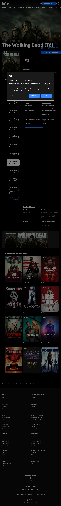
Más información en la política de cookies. (25, 91)
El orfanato (26, 312)
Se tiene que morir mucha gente (37, 408)
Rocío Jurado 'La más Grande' (36, 415)
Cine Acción (4, 406)
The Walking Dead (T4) (13, 128)
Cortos (3, 408)
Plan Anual (32, 459)
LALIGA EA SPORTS (6, 441)
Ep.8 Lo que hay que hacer (49, 110)
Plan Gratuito (53, 7)
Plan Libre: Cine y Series (35, 452)
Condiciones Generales (35, 443)
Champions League (6, 439)
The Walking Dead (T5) (13, 137)
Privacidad (37, 494)
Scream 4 (7, 312)
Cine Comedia (5, 404)
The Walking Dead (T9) (13, 171)
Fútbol (15, 7)
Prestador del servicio (21, 494)
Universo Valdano (5, 448)
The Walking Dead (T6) (13, 145)
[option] (11, 239)
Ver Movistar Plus (34, 436)
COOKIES (43, 494)
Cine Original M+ (5, 399)
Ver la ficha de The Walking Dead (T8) (34, 127)
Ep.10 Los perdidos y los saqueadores (48, 113)
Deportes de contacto (6, 459)
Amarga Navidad (34, 404)
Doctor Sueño (44, 282)
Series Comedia (5, 422)
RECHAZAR (34, 95)
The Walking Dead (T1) (13, 103)
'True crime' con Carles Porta (36, 417)
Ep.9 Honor (27, 113)
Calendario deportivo (26, 7)
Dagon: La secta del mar (29, 374)
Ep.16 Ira (44, 123)
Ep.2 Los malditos (46, 103)
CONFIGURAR (14, 95)
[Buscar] (41, 3)
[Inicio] (6, 3)
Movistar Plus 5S (33, 428)
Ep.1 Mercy (27, 103)
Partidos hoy (4, 465)
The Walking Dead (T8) (13, 162)
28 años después (9, 282)
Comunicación (33, 467)
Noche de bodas (45, 312)
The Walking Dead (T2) (13, 111)
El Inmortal (32, 406)
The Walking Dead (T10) (13, 180)
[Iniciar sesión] (57, 3)
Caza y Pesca (33, 426)
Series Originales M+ (6, 417)
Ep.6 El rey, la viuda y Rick (48, 108)
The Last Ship (26, 282)
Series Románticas (6, 419)
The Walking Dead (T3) (13, 120)
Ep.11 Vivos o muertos (30, 117)
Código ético (33, 445)
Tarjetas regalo (33, 465)
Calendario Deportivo (6, 463)
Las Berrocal (33, 413)
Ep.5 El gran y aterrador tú (31, 108)
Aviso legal (30, 494)
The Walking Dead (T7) (13, 154)
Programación (5, 467)
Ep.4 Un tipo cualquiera (48, 105)
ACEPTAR (46, 95)
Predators (43, 374)
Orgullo (3, 428)
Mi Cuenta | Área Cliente (35, 441)
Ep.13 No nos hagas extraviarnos (33, 119)
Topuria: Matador (5, 456)
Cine (9, 7)
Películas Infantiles (6, 413)
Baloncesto (4, 450)
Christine (7, 374)
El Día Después (5, 445)
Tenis (37, 7)
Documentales (5, 424)
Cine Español (5, 402)
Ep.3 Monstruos (28, 105)
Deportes (44, 7)
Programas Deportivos (35, 424)
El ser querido (33, 397)
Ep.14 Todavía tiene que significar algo (48, 120)
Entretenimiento (5, 426)
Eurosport (4, 461)
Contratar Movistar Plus (35, 448)
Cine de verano (5, 410)
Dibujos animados (34, 422)
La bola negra (33, 399)
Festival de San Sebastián (35, 419)
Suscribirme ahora (49, 3)
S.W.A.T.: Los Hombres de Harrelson (47, 343)
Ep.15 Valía (27, 123)
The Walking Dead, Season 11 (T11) (13, 190)
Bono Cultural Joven (34, 461)
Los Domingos (33, 402)
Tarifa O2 (32, 463)
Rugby (3, 454)
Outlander (32, 410)
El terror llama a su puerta (12, 342)
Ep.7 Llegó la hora (29, 110)
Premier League (5, 443)
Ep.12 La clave (45, 117)
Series (4, 7)
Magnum (25, 342)
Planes (31, 454)
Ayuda (30, 480)
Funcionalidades (33, 439)
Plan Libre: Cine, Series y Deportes (37, 450)
